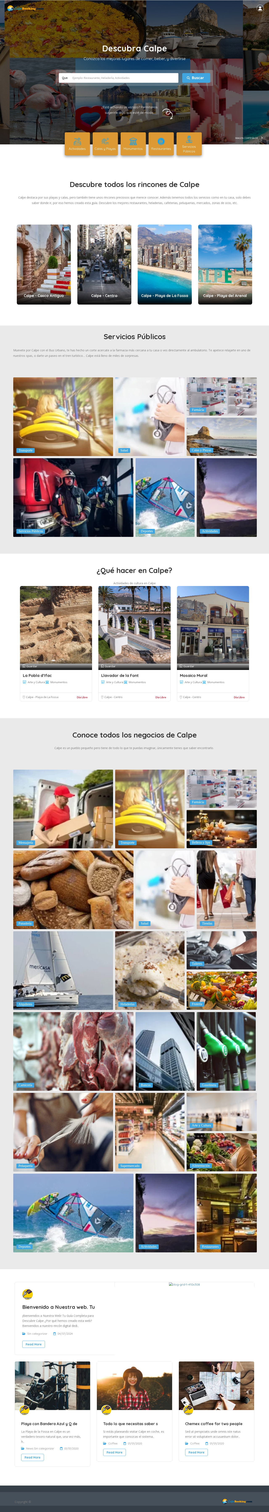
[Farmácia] (222, 396)
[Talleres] (222, 950)
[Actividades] (227, 497)
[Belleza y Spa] (222, 829)
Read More (34, 1344)
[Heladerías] (150, 970)
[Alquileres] (63, 970)
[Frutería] (222, 990)
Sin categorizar (37, 1333)
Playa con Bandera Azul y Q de (49, 1423)
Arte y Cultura (37, 682)
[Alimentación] (222, 1152)
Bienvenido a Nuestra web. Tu (58, 1307)
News (29, 1448)
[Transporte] (63, 416)
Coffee (112, 1443)
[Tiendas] (226, 889)
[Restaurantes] (227, 1213)
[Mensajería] (63, 809)
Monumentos (58, 682)
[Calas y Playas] (222, 436)
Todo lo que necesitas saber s (130, 1423)
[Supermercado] (150, 1132)
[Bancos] (165, 1051)
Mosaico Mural (193, 675)
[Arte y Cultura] (222, 1111)
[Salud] (150, 416)
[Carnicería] (73, 1051)
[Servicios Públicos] (73, 497)
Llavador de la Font (119, 675)
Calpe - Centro (113, 697)
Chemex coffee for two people (214, 1423)
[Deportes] (165, 497)
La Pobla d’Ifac (37, 675)
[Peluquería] (63, 1132)
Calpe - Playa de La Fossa (42, 697)
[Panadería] (73, 889)
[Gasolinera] (226, 1051)
